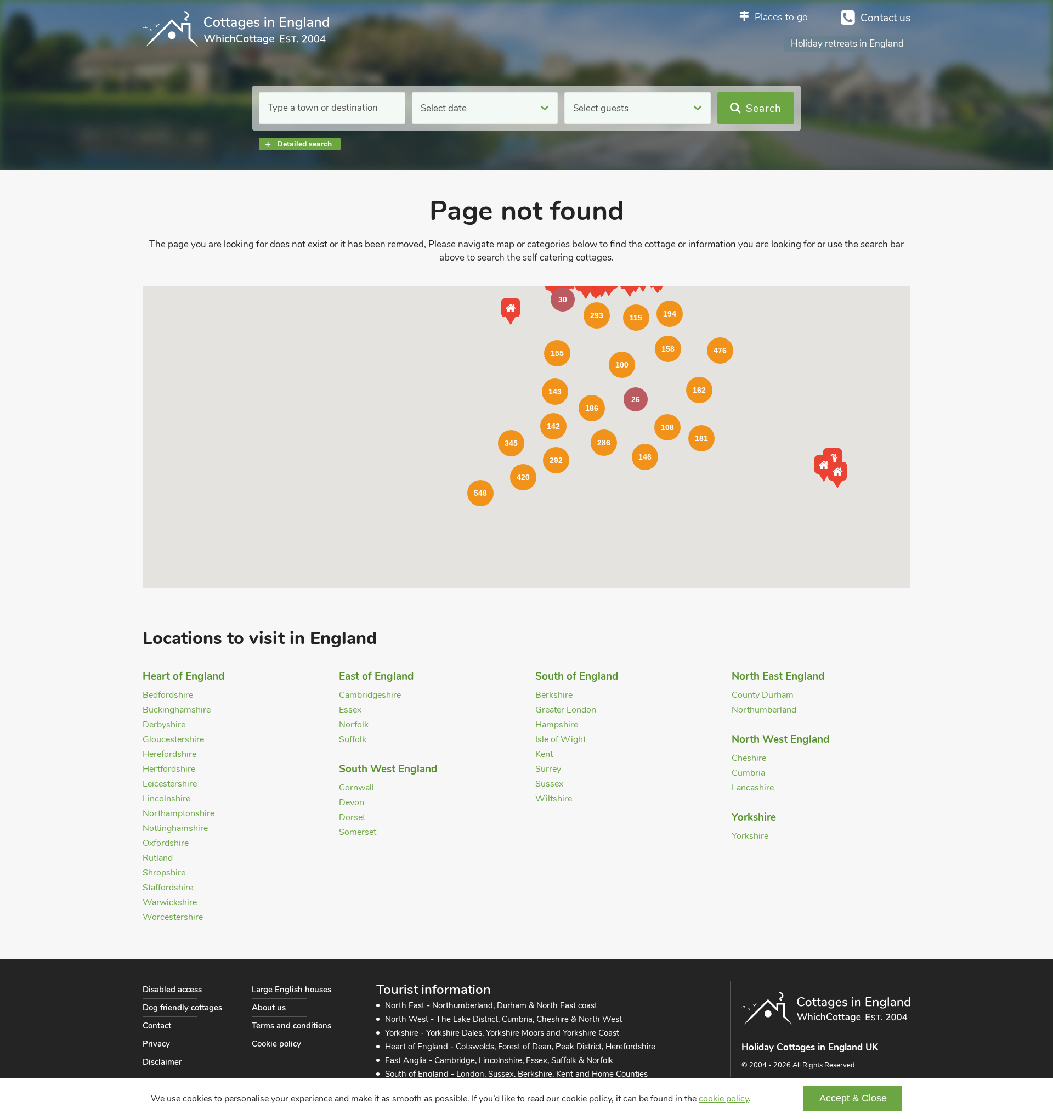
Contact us (885, 18)
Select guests (601, 108)
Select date (444, 108)
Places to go (781, 17)
